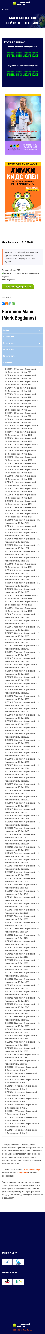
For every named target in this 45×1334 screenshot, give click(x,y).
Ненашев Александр (32, 1169)
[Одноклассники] (6, 303)
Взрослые (7, 362)
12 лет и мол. (9, 337)
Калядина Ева (22, 1173)
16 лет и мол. (9, 349)
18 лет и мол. (9, 356)
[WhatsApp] (13, 303)
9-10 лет (6, 330)
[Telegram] (10, 303)
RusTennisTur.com (26, 1330)
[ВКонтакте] (3, 303)
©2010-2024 (16, 1330)
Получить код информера (18, 287)
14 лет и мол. (9, 343)
